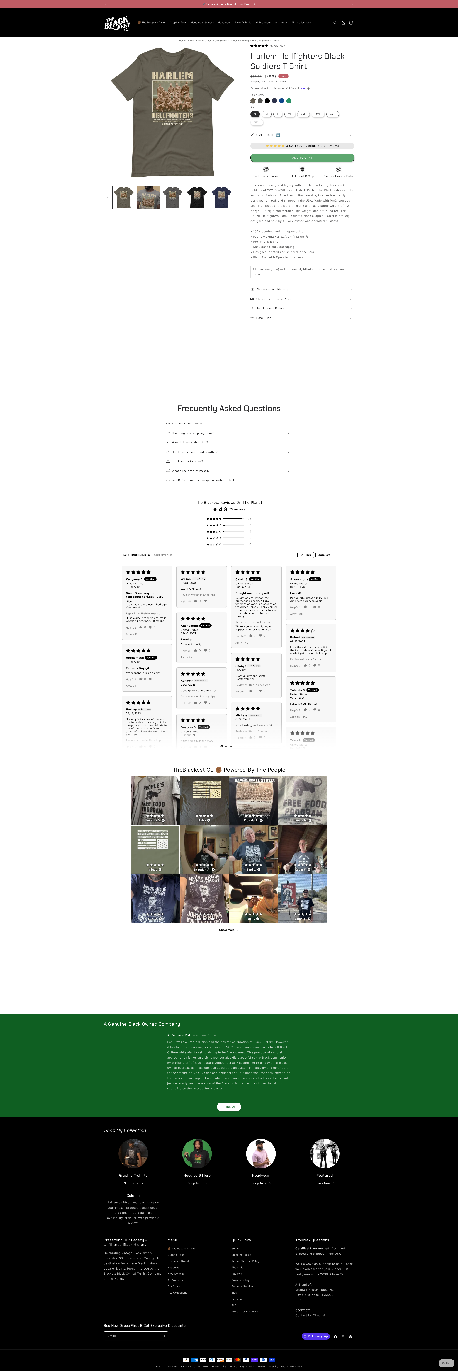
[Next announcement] (353, 4)
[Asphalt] (260, 100)
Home (182, 40)
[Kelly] (288, 100)
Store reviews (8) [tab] (164, 554)
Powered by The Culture (195, 1366)
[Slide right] (238, 197)
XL (290, 114)
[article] (155, 800)
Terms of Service (242, 1286)
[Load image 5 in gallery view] (221, 197)
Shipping (255, 81)
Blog (234, 1292)
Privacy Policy (240, 1280)
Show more (227, 746)
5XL (258, 122)
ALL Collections (177, 1292)
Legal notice (295, 1366)
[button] (302, 22)
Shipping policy (277, 1366)
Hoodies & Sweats (179, 1261)
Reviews (237, 1273)
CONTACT (302, 1310)
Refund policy (219, 1366)
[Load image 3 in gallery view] (172, 197)
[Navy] (274, 100)
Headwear (174, 1267)
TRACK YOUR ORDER (245, 1311)
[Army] (252, 100)
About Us (229, 1106)
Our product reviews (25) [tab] (137, 554)
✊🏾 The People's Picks (182, 1248)
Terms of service (256, 1366)
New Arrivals (176, 1273)
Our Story (174, 1286)
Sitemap (237, 1298)
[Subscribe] (164, 1336)
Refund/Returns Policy (246, 1261)
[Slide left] (108, 197)
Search (236, 1248)
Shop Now (131, 1183)
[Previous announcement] (105, 4)
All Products (175, 1280)
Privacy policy (237, 1366)
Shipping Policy (241, 1254)
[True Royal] (281, 100)
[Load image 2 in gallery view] (148, 197)
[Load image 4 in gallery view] (197, 197)
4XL (332, 114)
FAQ (234, 1305)
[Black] (267, 100)
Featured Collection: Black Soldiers (209, 40)
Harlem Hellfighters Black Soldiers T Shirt (256, 40)
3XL (318, 114)
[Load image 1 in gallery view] (124, 197)
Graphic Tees (176, 1254)
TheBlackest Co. (174, 1366)
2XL (303, 114)
